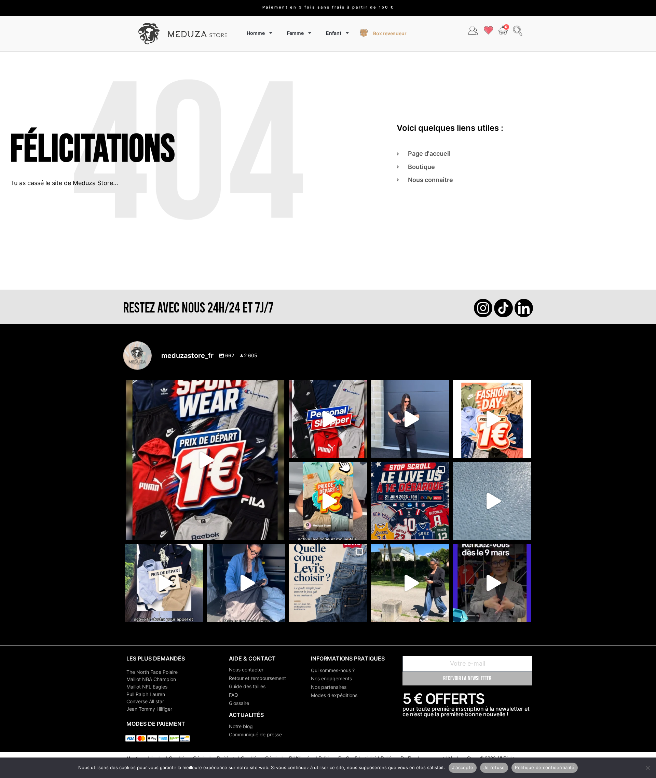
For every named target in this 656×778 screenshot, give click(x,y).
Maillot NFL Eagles (146, 687)
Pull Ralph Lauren (145, 694)
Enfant (333, 33)
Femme (295, 33)
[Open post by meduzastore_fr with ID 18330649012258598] (205, 460)
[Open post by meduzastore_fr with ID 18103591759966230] (246, 583)
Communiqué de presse (255, 734)
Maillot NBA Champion (151, 679)
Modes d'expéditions (334, 695)
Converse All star (145, 701)
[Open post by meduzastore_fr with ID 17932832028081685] (492, 583)
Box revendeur (389, 33)
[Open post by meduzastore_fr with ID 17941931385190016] (410, 583)
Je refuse (494, 767)
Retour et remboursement (257, 678)
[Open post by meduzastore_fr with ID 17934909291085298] (492, 419)
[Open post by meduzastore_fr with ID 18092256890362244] (410, 501)
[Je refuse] (647, 767)
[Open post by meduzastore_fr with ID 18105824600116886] (328, 419)
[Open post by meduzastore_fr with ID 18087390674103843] (492, 501)
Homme (256, 33)
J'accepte (462, 767)
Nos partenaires (328, 687)
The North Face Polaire (152, 672)
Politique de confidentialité (544, 767)
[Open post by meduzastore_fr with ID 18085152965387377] (164, 583)
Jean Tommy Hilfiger (149, 709)
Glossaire (239, 703)
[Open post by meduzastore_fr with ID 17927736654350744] (410, 419)
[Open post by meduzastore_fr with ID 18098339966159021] (328, 583)
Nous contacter (246, 669)
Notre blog (241, 726)
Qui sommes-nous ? (333, 670)
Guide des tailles (247, 686)
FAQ (233, 695)
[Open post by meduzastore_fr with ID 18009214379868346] (328, 501)
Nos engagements (331, 678)
